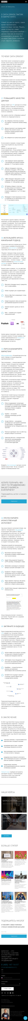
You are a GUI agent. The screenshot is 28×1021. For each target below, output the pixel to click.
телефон (3, 975)
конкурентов (20, 337)
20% (13, 104)
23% (2, 633)
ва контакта (13, 247)
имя (2, 969)
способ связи (4, 981)
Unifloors (6, 818)
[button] (14, 501)
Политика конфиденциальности (8, 1005)
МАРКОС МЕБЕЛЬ (10, 801)
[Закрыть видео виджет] (9, 1008)
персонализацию (11, 465)
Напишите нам (5, 772)
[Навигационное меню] (26, 1)
